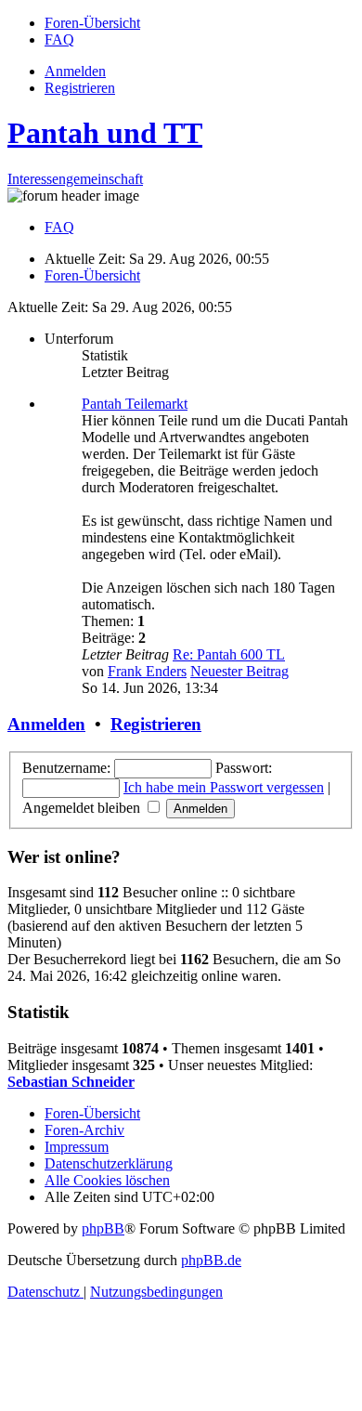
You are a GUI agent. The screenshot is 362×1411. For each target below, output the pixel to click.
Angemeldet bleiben (83, 808)
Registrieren (155, 724)
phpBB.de (211, 1260)
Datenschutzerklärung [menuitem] (109, 1163)
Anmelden (46, 724)
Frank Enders (147, 671)
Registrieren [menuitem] (80, 88)
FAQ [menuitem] (59, 227)
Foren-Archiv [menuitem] (84, 1130)
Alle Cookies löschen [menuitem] (107, 1180)
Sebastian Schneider (71, 1082)
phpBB (103, 1228)
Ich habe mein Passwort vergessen (223, 787)
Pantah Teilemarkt (134, 404)
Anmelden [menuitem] (75, 71)
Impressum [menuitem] (77, 1147)
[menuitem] (92, 23)
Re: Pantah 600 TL (229, 654)
